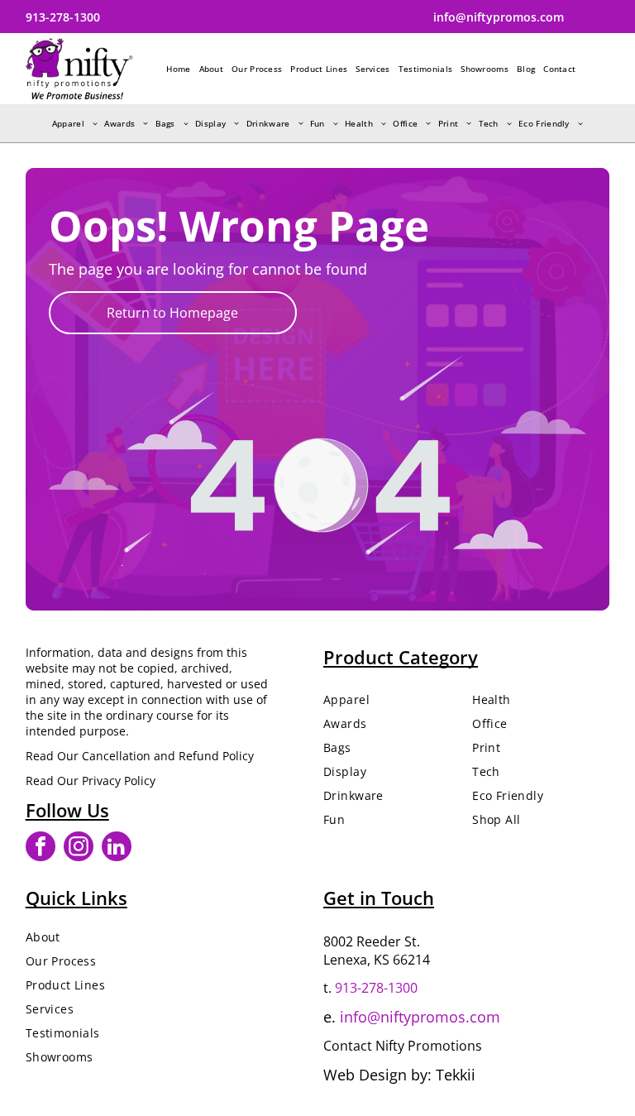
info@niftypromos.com (420, 1017)
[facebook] (40, 848)
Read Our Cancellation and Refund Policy (140, 756)
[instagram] (78, 848)
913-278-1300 (376, 988)
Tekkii (455, 1075)
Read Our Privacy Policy (90, 780)
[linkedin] (116, 848)
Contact (347, 1046)
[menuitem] (178, 69)
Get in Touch (378, 897)
